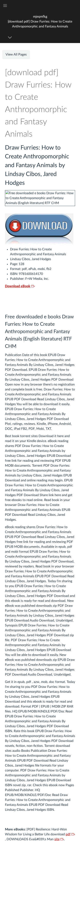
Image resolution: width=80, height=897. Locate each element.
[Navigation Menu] (10, 37)
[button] (40, 21)
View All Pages (16, 54)
